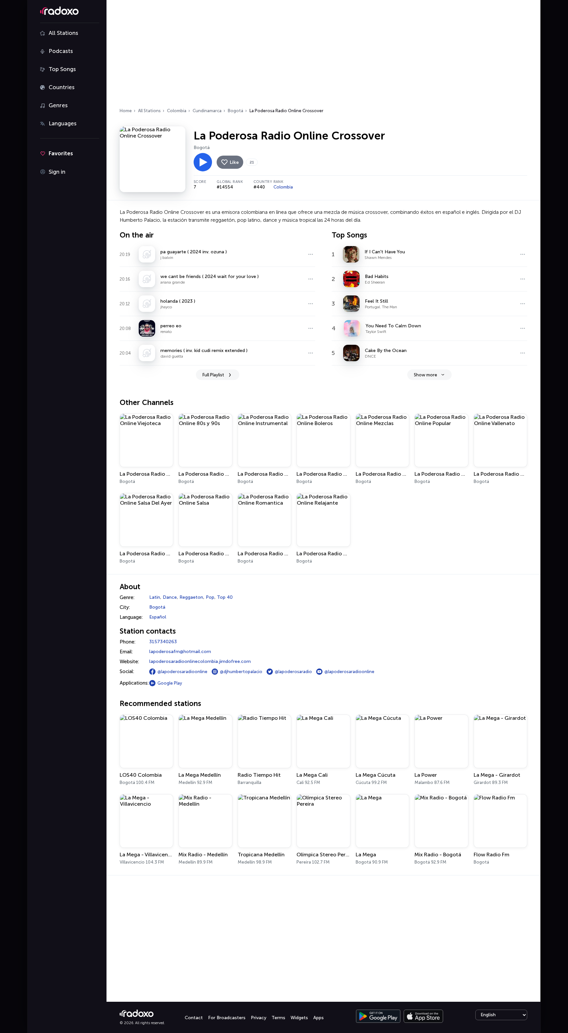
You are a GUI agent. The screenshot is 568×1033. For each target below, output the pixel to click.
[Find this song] (310, 254)
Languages (63, 123)
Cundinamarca (207, 110)
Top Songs (62, 69)
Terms (278, 1017)
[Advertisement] (323, 56)
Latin (154, 597)
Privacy (258, 1017)
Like (234, 162)
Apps (318, 1017)
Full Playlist (213, 374)
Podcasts (61, 51)
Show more (425, 374)
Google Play (169, 683)
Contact (194, 1017)
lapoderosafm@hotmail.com (180, 651)
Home (126, 110)
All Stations (63, 33)
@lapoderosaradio (293, 671)
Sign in (57, 171)
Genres (58, 105)
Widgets (299, 1017)
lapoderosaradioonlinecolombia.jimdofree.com (200, 661)
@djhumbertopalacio (241, 671)
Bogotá (235, 110)
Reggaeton (191, 597)
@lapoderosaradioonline (182, 671)
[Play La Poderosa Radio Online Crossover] (203, 162)
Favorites (61, 153)
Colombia (176, 110)
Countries (62, 87)
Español (157, 617)
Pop (210, 597)
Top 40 (225, 597)
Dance (170, 597)
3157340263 (163, 641)
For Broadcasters (227, 1017)
